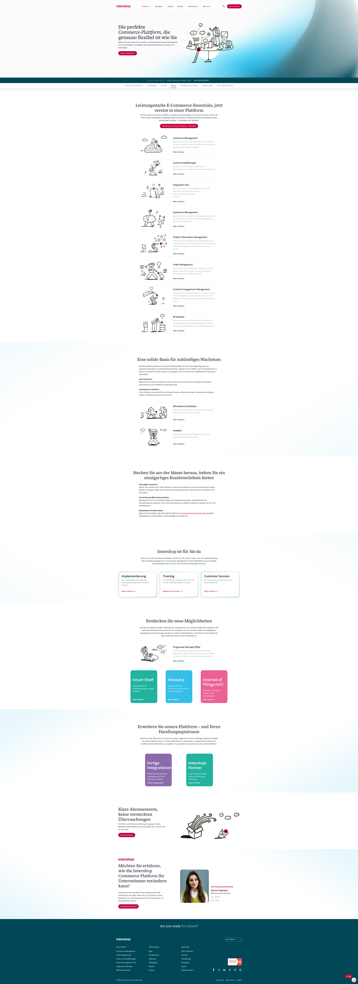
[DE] (123, 6)
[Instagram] (239, 970)
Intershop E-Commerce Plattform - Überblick (179, 126)
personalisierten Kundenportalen (193, 513)
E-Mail (216, 900)
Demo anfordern (234, 6)
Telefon (217, 897)
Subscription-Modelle (225, 85)
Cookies (239, 980)
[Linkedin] (223, 970)
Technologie (152, 85)
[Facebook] (213, 970)
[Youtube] (234, 970)
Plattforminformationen (134, 85)
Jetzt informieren (127, 835)
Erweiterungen (207, 85)
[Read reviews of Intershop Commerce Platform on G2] (235, 961)
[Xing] (229, 970)
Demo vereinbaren (128, 53)
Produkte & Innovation (188, 85)
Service (173, 85)
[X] (218, 970)
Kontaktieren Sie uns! (129, 906)
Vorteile (164, 85)
